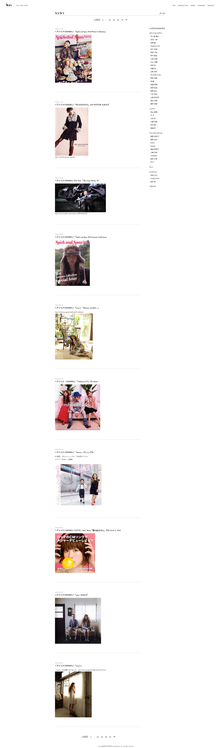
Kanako (152, 146)
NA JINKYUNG (155, 75)
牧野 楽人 (153, 91)
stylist (152, 108)
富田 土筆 (153, 159)
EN (164, 13)
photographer (156, 33)
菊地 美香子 (154, 149)
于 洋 (152, 115)
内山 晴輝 (153, 112)
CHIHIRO (153, 156)
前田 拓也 (153, 88)
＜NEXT (96, 19)
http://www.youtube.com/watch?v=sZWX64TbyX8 (71, 214)
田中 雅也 (153, 56)
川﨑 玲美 (153, 122)
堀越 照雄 (153, 84)
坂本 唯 (153, 182)
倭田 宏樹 (153, 104)
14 (118, 19)
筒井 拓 (153, 65)
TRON (153, 186)
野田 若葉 (153, 78)
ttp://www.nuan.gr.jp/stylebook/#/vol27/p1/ (92, 670)
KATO (152, 143)
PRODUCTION (183, 6)
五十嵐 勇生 (154, 36)
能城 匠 (153, 128)
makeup (153, 171)
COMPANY (201, 6)
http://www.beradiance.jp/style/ (65, 157)
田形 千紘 (153, 52)
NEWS (193, 6)
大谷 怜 (153, 118)
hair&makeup (156, 133)
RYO (152, 162)
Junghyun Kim (155, 46)
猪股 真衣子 (154, 136)
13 (114, 19)
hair (151, 167)
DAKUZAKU (155, 178)
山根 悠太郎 (154, 97)
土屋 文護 (153, 59)
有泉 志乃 (153, 175)
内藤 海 (153, 68)
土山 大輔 (153, 62)
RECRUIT (211, 6)
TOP (174, 6)
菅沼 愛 (153, 125)
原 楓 (152, 81)
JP (160, 13)
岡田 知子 (153, 140)
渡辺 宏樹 (153, 101)
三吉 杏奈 (153, 94)
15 (122, 19)
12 (110, 19)
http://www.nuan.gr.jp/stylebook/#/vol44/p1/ (69, 312)
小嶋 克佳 (153, 152)
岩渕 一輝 (153, 39)
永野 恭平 (153, 72)
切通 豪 (153, 43)
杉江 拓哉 (153, 49)
